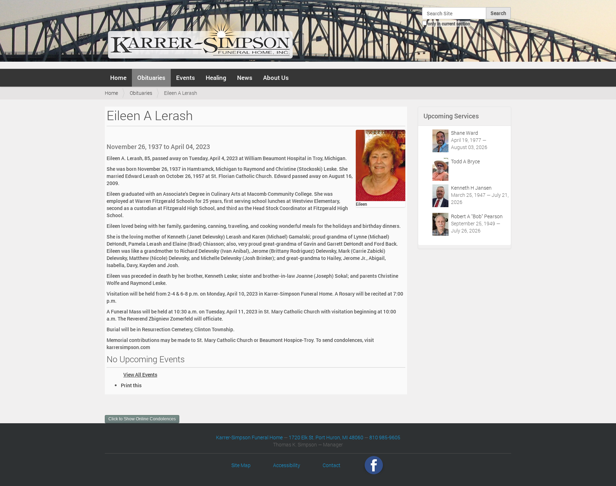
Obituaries (151, 77)
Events (185, 77)
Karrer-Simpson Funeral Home (249, 437)
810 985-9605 (384, 437)
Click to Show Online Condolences (142, 418)
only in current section (449, 23)
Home (118, 77)
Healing (216, 77)
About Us (276, 77)
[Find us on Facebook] (373, 465)
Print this (131, 385)
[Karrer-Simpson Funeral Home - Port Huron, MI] (200, 33)
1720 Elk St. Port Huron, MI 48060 (326, 437)
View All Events (140, 374)
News (244, 77)
